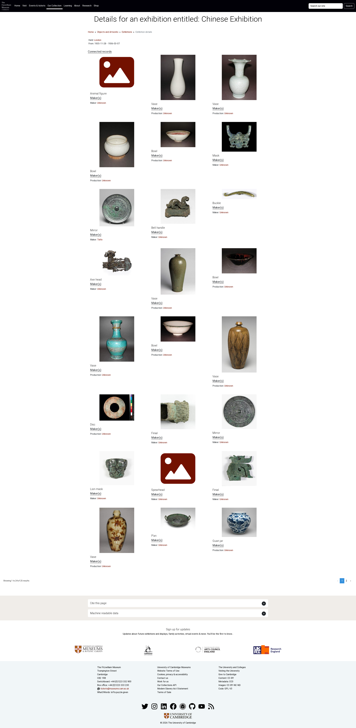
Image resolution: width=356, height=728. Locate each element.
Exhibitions (127, 32)
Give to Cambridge (227, 674)
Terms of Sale (164, 692)
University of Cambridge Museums (174, 667)
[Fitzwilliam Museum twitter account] (145, 706)
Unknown (101, 103)
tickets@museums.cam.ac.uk (115, 688)
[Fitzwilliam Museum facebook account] (164, 706)
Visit (24, 5)
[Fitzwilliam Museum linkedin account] (173, 706)
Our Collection (54, 5)
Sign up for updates (178, 629)
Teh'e (99, 239)
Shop (96, 5)
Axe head (96, 279)
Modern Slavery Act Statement (172, 688)
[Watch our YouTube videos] (202, 706)
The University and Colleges (232, 667)
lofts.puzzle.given (119, 692)
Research (87, 5)
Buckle (216, 203)
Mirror (94, 230)
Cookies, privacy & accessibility (172, 674)
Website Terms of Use (168, 670)
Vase (154, 104)
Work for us (163, 681)
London (97, 40)
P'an (153, 535)
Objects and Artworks (107, 32)
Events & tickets (37, 5)
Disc (92, 424)
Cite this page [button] (98, 603)
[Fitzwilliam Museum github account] (192, 706)
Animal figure (98, 93)
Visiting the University (229, 670)
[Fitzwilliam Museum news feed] (211, 706)
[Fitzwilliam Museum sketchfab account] (183, 706)
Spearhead (158, 490)
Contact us (162, 678)
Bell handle (158, 227)
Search (349, 6)
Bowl (93, 171)
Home (17, 5)
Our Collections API (166, 685)
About (77, 5)
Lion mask (96, 489)
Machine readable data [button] (104, 613)
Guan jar (217, 541)
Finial (154, 433)
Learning (68, 5)
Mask (215, 155)
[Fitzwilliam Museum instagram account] (154, 706)
